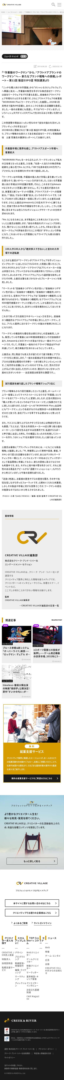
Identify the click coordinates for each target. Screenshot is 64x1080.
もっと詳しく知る (32, 861)
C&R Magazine (33, 997)
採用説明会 (7, 963)
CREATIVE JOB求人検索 (8, 953)
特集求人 (6, 959)
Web (47, 947)
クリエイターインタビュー (32, 984)
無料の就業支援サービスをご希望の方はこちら (31, 778)
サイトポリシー (9, 1057)
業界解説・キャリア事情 (33, 977)
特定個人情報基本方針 (42, 1053)
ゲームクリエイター (33, 960)
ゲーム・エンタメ (52, 955)
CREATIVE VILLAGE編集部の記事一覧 (40, 605)
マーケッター (33, 972)
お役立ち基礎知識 (33, 991)
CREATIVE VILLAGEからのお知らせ (53, 970)
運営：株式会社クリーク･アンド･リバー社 (19, 1049)
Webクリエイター (33, 953)
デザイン (19, 952)
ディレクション (20, 984)
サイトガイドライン (43, 922)
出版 (47, 963)
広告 (47, 959)
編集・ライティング (20, 971)
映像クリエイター (33, 967)
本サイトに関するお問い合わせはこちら (31, 903)
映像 (47, 951)
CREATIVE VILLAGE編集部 (21, 555)
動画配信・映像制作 (20, 964)
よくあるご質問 (21, 922)
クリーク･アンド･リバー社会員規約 (17, 1053)
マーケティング (20, 977)
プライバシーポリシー (46, 1049)
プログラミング (20, 958)
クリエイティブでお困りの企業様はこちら (32, 912)
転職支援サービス (8, 968)
